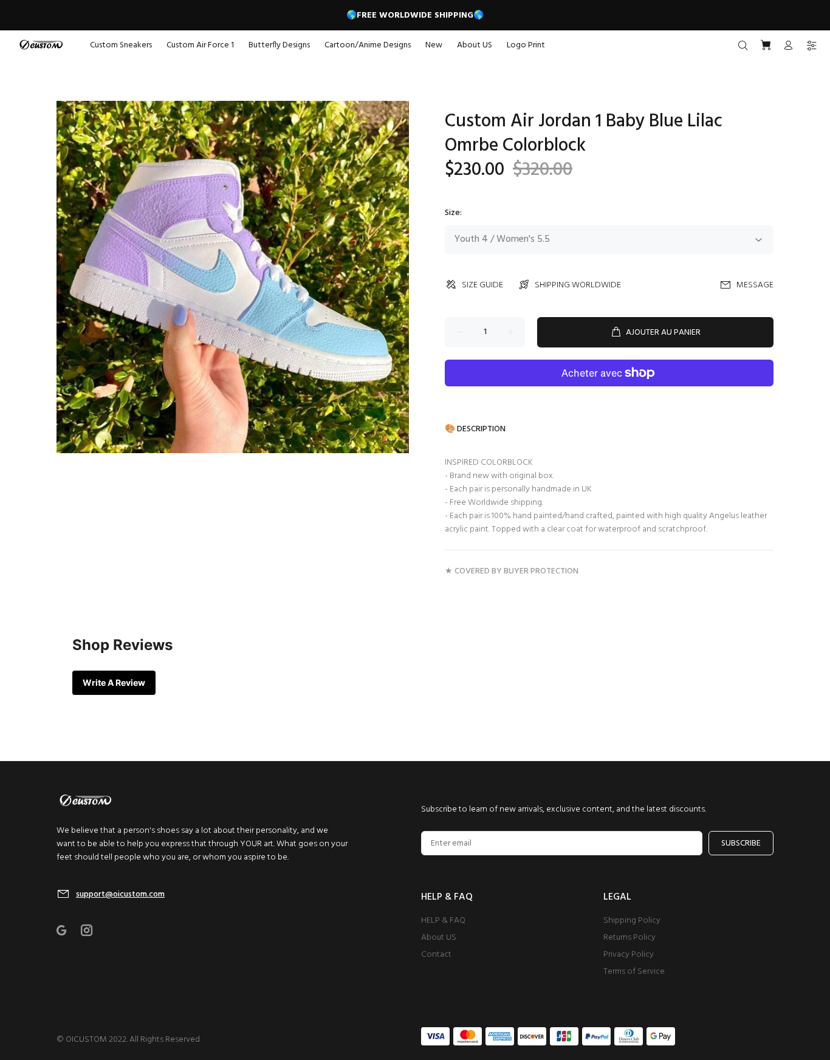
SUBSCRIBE (741, 843)
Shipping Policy (631, 921)
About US (438, 938)
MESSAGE (754, 285)
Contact (436, 955)
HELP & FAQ (443, 921)
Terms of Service (634, 972)
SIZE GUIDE (482, 285)
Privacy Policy (628, 955)
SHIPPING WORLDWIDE (578, 285)
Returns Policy (629, 938)
